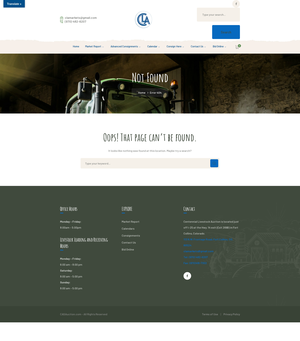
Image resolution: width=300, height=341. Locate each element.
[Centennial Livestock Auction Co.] (143, 19)
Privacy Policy (231, 314)
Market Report (130, 221)
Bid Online (128, 249)
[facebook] (187, 276)
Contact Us (129, 242)
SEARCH (214, 163)
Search (226, 32)
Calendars (128, 228)
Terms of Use (210, 314)
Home (141, 92)
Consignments (131, 235)
